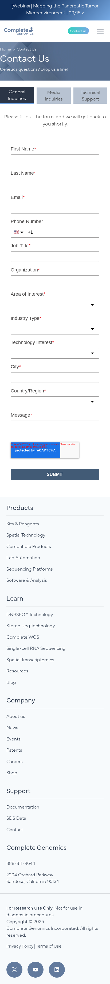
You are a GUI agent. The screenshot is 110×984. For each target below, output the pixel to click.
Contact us (78, 31)
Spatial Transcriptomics (30, 659)
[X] (16, 970)
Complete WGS (22, 637)
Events (13, 738)
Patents (14, 750)
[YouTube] (38, 970)
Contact (14, 829)
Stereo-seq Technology (30, 625)
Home (5, 49)
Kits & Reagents (22, 523)
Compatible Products (28, 546)
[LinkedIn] (57, 970)
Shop (11, 772)
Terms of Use (48, 946)
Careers (14, 761)
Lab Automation (23, 557)
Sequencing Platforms (29, 569)
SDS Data (16, 818)
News (12, 727)
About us (15, 716)
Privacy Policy (19, 946)
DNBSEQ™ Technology (29, 614)
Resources (17, 670)
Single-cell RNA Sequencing (36, 648)
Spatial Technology (25, 534)
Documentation (22, 806)
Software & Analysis (26, 580)
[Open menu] (100, 31)
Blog (11, 682)
